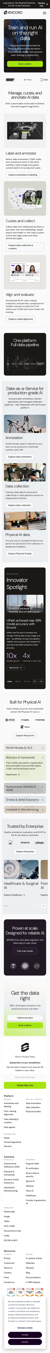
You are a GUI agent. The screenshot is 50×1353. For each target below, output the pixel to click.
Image (7, 1216)
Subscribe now (25, 1085)
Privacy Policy (28, 1056)
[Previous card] (37, 906)
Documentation (33, 1277)
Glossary (30, 1267)
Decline (25, 1342)
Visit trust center (25, 951)
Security (8, 1146)
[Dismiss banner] (47, 4)
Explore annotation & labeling (23, 174)
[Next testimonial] (41, 681)
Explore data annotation (20, 456)
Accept (25, 1334)
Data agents (9, 1127)
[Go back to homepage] (13, 13)
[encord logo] (25, 1047)
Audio (6, 1235)
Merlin (7, 1138)
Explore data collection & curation (21, 247)
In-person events (34, 1258)
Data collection (33, 1107)
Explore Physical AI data (19, 553)
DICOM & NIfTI (10, 1240)
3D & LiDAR (9, 1226)
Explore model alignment (21, 319)
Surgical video (32, 1163)
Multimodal (9, 1211)
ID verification (32, 1168)
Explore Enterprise (25, 851)
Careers (7, 1272)
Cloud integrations (12, 1142)
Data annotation (33, 1103)
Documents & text (12, 1230)
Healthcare (31, 1195)
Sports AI (30, 1181)
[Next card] (43, 906)
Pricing (7, 1258)
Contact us (9, 1282)
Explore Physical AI (25, 735)
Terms (18, 1056)
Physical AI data (33, 1111)
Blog (28, 1272)
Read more (14, 667)
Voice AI (30, 1190)
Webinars (30, 1263)
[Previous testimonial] (35, 681)
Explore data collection (19, 505)
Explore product (25, 1017)
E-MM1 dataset (33, 1282)
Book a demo (25, 63)
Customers (9, 1263)
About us (8, 1267)
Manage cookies (25, 1327)
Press (6, 1277)
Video (6, 1221)
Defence (30, 1186)
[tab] (10, 681)
